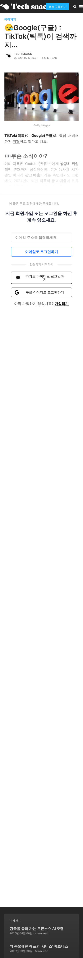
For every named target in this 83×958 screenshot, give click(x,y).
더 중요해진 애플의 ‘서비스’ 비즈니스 (39, 946)
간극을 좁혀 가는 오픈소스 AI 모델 (37, 928)
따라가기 (10, 19)
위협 (16, 141)
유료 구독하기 (57, 6)
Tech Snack (23, 53)
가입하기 (62, 303)
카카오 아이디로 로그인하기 (45, 278)
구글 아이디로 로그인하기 (45, 292)
